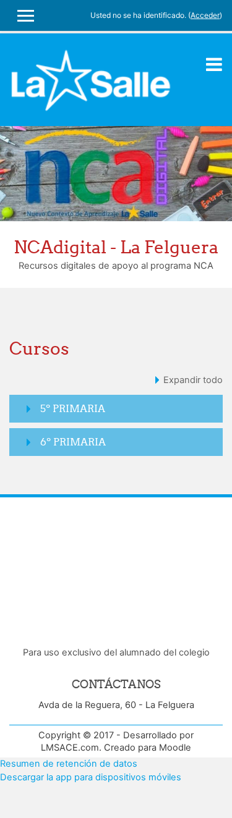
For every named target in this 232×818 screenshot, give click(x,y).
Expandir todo (193, 380)
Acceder (205, 15)
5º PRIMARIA (72, 408)
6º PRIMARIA (73, 442)
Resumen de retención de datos (68, 763)
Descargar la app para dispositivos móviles (90, 777)
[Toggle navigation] (214, 64)
